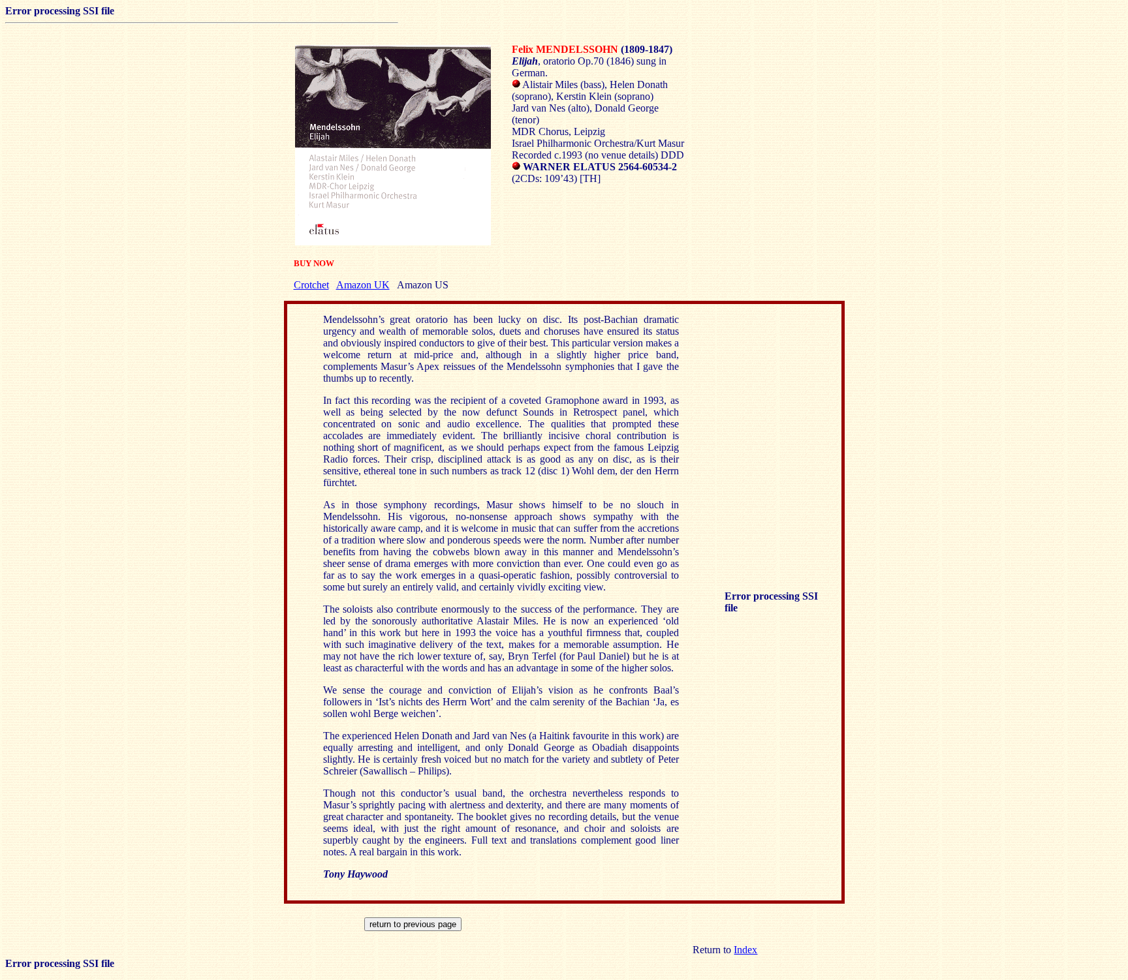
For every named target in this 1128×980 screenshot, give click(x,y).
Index (745, 949)
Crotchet (311, 284)
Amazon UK (363, 284)
